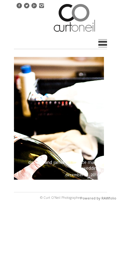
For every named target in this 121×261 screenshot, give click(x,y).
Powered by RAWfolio (98, 198)
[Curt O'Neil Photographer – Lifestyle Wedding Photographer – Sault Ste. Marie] (74, 32)
